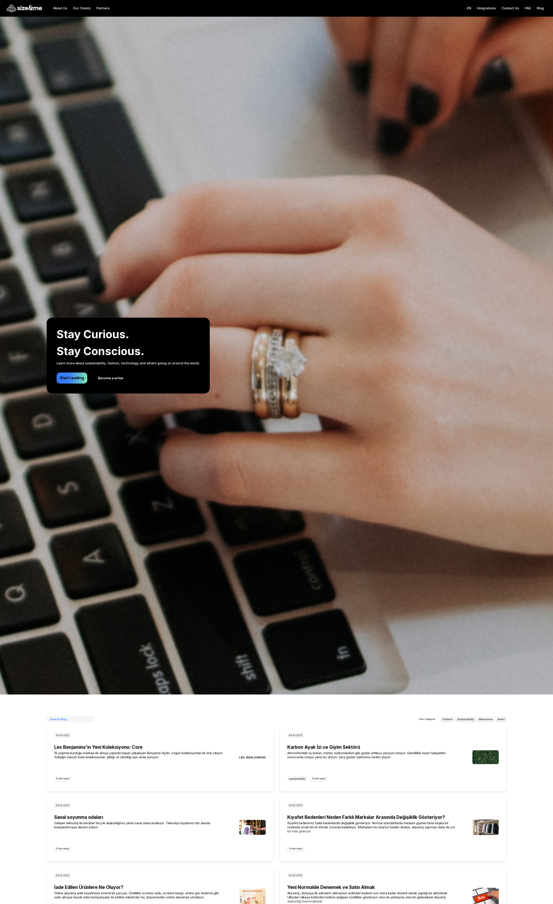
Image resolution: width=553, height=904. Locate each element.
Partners (103, 8)
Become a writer (111, 378)
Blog (540, 8)
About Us (60, 8)
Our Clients (82, 8)
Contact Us (510, 8)
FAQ (528, 8)
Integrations (486, 8)
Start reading (72, 378)
